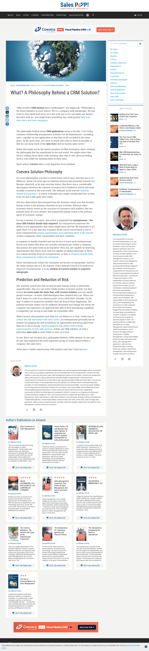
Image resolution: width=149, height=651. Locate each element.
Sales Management (117, 89)
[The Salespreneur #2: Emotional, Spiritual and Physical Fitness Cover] (47, 534)
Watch (10, 15)
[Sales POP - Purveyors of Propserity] (74, 6)
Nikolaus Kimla (57, 85)
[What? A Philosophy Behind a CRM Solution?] (56, 61)
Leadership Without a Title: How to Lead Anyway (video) (130, 126)
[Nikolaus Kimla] (16, 370)
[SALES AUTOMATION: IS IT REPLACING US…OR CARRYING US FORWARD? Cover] (13, 483)
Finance (113, 69)
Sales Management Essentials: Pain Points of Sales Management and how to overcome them (61, 486)
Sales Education (76, 15)
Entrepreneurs (22, 85)
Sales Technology (116, 100)
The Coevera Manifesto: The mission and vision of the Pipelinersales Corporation (27, 533)
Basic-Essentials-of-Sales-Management (27, 427)
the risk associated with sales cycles (37, 319)
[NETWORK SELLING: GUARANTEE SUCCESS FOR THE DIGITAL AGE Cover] (81, 432)
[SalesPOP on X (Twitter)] (27, 409)
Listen (26, 15)
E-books (35, 15)
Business (113, 56)
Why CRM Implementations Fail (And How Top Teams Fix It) (130, 154)
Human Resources (117, 73)
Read (18, 15)
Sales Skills (114, 96)
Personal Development (118, 79)
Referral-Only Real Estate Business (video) (128, 179)
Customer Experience (118, 62)
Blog (13, 85)
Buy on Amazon (23, 467)
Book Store (61, 15)
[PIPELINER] (87, 15)
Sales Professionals (117, 93)
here (85, 349)
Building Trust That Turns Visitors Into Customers (128, 115)
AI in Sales (114, 52)
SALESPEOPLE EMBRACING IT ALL (95, 482)
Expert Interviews (126, 130)
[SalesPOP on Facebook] (40, 409)
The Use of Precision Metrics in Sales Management (27, 581)
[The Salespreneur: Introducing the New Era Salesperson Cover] (81, 534)
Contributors (47, 15)
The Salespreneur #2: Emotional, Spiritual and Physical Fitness (61, 531)
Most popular (126, 108)
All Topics (114, 49)
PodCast (113, 83)
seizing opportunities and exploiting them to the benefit (65, 232)
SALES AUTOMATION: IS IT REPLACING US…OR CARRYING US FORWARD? (27, 485)
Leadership (114, 76)
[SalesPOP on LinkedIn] (34, 409)
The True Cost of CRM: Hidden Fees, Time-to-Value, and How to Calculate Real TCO (130, 140)
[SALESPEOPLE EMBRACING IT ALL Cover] (81, 483)
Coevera (113, 59)
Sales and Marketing (118, 86)
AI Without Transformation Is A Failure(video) (130, 190)
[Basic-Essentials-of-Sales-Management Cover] (13, 432)
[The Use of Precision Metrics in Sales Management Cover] (13, 581)
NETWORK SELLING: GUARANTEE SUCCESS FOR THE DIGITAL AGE (95, 429)
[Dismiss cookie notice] (146, 646)
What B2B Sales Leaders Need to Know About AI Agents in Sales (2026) (128, 167)
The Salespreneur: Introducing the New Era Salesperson (95, 531)
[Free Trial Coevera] (74, 29)
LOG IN (139, 15)
